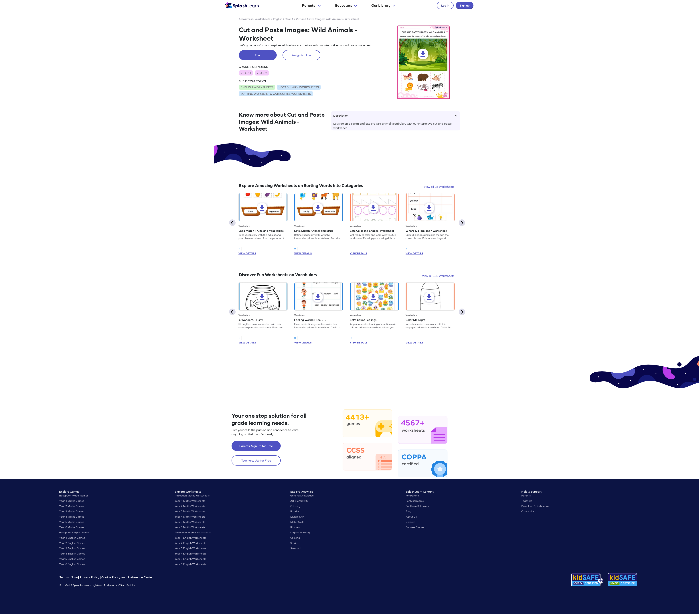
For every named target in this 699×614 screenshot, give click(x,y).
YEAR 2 (261, 73)
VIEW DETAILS (247, 253)
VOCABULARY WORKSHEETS (299, 87)
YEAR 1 (246, 73)
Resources (245, 19)
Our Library (380, 5)
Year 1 (289, 19)
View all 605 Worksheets (438, 275)
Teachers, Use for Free (256, 460)
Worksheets (262, 19)
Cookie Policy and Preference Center (127, 577)
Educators (343, 5)
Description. (341, 115)
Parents (309, 5)
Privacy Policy (89, 577)
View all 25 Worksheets (439, 186)
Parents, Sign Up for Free (256, 446)
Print (258, 55)
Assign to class (301, 55)
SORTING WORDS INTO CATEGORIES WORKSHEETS (276, 93)
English (278, 19)
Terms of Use (69, 577)
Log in (445, 5)
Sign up (464, 5)
